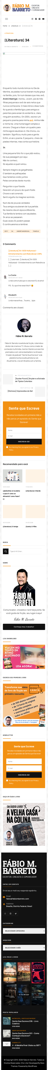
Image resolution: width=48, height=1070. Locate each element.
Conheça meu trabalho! (24, 627)
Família (36, 231)
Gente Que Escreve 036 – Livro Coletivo (25, 1022)
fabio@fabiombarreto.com (17, 898)
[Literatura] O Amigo (10, 526)
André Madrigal (23, 231)
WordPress (32, 1066)
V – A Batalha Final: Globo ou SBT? (26, 1045)
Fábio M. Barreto (12, 47)
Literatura (9, 33)
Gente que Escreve (28, 1018)
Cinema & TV (16, 1042)
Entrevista (16, 1018)
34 (12, 231)
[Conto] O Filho (31, 526)
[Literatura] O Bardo (33, 491)
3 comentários (37, 46)
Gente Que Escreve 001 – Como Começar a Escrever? (25, 1034)
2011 (6, 231)
